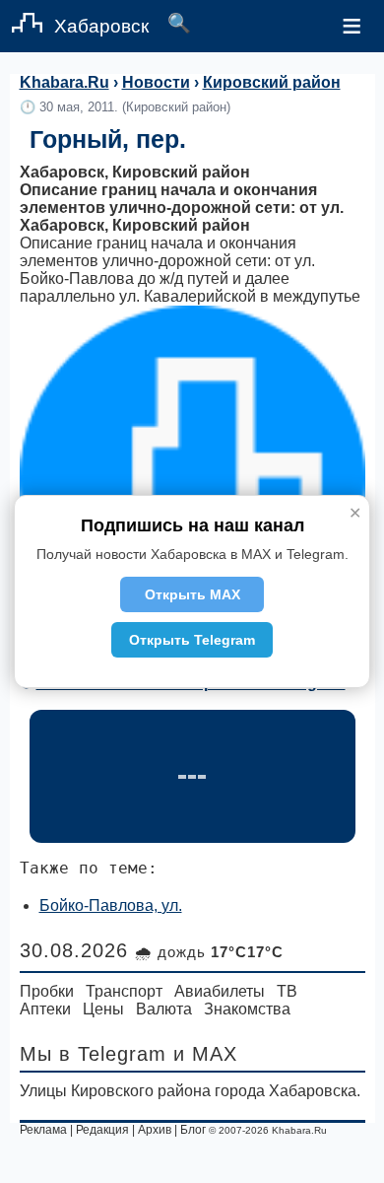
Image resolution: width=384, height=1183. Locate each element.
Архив (154, 1130)
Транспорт (124, 991)
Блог (193, 1130)
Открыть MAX (192, 594)
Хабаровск (101, 26)
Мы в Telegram (93, 1054)
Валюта (164, 1009)
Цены (103, 1009)
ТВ (287, 991)
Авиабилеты (219, 991)
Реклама (43, 1130)
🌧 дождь (209, 951)
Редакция (102, 1130)
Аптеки (45, 1009)
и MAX (205, 1054)
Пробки (47, 991)
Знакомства (247, 1009)
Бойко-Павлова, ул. (110, 905)
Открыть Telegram (192, 640)
